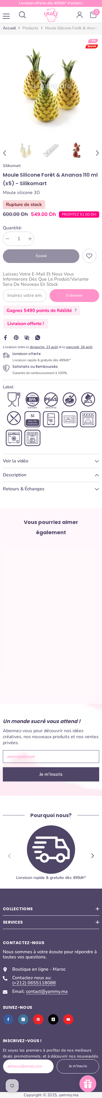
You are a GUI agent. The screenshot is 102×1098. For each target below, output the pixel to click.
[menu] (6, 16)
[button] (4, 153)
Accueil (9, 28)
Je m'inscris (51, 774)
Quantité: (12, 227)
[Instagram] (23, 1019)
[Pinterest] (16, 337)
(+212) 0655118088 (34, 983)
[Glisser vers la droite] (92, 856)
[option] (51, 86)
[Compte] (79, 15)
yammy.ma (68, 1095)
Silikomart (12, 165)
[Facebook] (5, 337)
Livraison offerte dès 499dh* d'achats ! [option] (51, 3)
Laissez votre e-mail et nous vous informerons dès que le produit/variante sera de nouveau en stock (46, 279)
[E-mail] (26, 337)
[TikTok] (53, 1019)
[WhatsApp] (37, 337)
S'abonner (74, 295)
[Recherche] (22, 14)
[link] (89, 256)
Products (30, 28)
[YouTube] (68, 1019)
